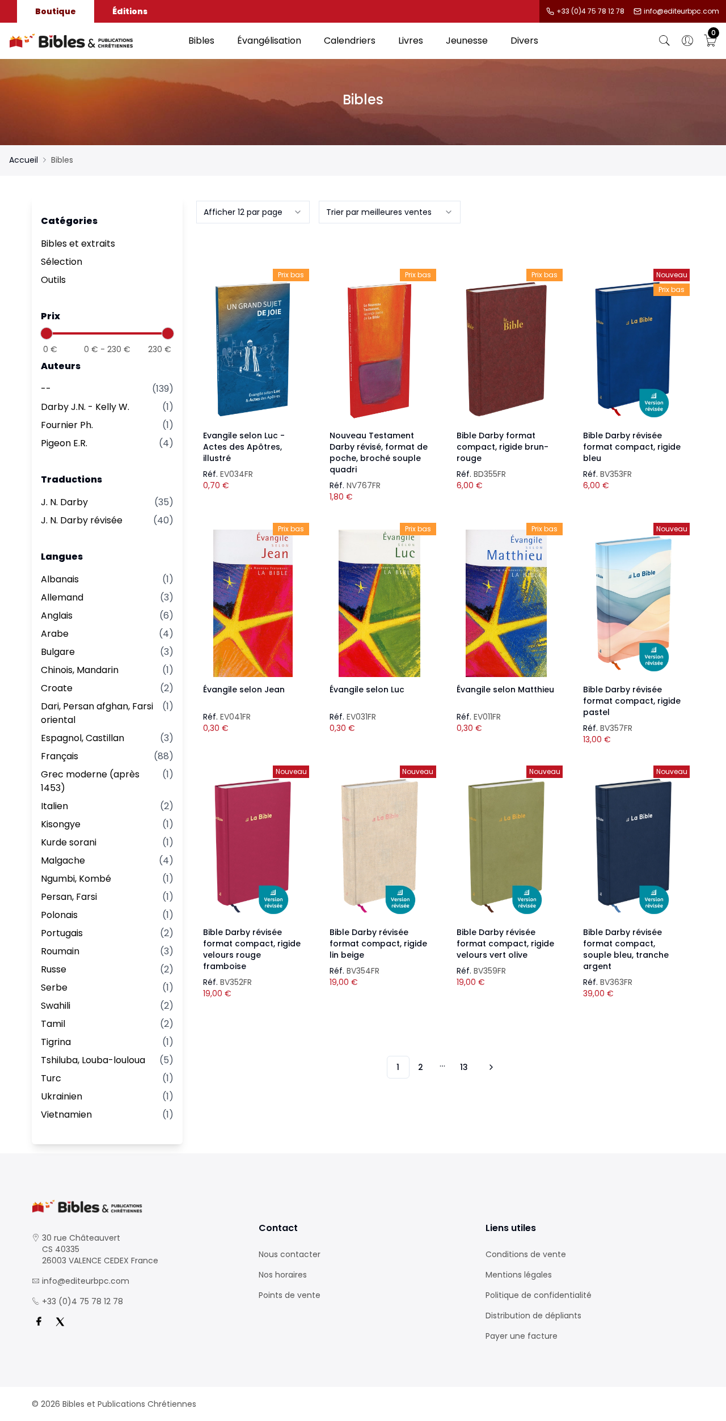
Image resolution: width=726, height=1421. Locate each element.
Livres (410, 40)
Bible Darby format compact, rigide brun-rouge (502, 447)
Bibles (201, 40)
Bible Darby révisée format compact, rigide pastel (632, 701)
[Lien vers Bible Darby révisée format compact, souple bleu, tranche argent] (633, 846)
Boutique (55, 11)
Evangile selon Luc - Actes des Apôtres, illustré (244, 447)
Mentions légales (519, 1274)
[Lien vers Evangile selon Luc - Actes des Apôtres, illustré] (253, 349)
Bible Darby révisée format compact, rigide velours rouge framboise (252, 949)
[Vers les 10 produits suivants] (489, 1067)
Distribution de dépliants (533, 1315)
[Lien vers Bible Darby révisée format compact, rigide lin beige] (379, 846)
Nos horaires (283, 1274)
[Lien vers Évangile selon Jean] (253, 603)
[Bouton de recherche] (665, 41)
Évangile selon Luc (367, 689)
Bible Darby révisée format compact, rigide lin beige (378, 944)
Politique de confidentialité (539, 1295)
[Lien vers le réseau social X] (60, 1321)
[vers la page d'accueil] (136, 1206)
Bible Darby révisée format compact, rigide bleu (632, 447)
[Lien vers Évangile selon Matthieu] (506, 603)
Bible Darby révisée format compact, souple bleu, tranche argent (626, 949)
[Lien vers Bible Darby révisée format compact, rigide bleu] (633, 349)
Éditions (129, 11)
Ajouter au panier (253, 339)
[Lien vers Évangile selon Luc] (379, 603)
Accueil (23, 160)
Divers (524, 40)
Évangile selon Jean (244, 689)
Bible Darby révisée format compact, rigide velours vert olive (505, 944)
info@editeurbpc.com (681, 11)
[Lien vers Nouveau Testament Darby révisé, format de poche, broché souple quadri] (379, 349)
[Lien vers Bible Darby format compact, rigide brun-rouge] (506, 349)
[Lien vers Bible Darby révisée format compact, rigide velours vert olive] (506, 846)
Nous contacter (289, 1254)
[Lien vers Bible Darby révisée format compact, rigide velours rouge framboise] (253, 846)
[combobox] (253, 212)
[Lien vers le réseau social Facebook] (38, 1321)
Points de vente (289, 1295)
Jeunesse (467, 40)
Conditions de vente (526, 1254)
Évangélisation (269, 40)
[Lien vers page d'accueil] (93, 40)
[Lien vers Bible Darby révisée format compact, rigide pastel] (633, 603)
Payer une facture (522, 1336)
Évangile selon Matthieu (505, 689)
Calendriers (349, 40)
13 (464, 1067)
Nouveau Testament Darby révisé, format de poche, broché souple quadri (379, 452)
